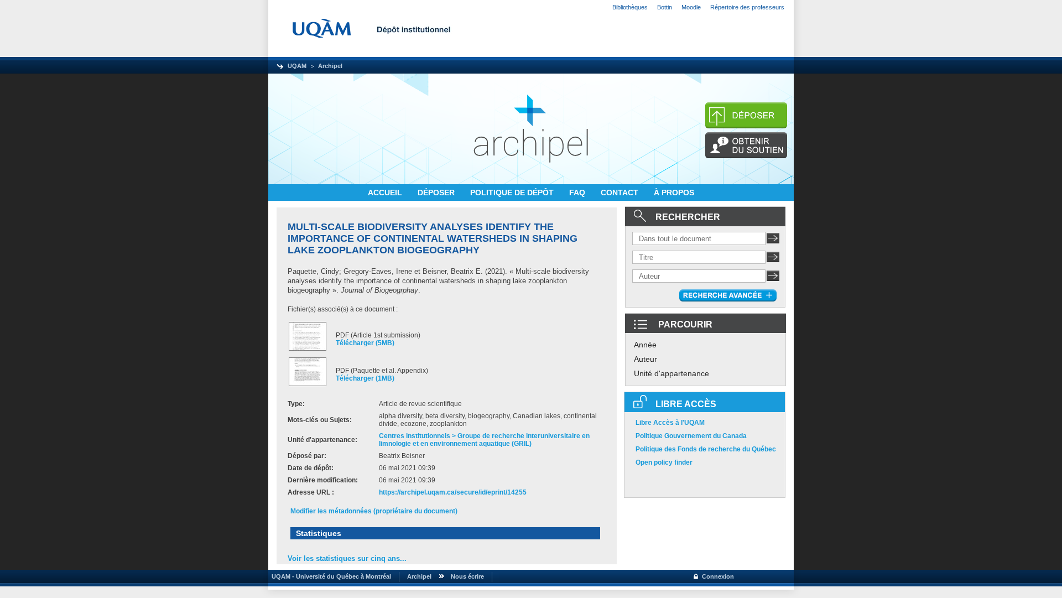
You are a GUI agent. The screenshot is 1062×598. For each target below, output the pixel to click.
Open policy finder (664, 462)
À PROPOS (674, 192)
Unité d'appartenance (671, 373)
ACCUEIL (386, 192)
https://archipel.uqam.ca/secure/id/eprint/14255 (453, 492)
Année (645, 344)
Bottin (664, 7)
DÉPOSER (437, 192)
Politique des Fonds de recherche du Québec (706, 449)
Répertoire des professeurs (747, 7)
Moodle (691, 7)
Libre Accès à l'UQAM (670, 423)
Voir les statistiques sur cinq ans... (347, 558)
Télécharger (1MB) (365, 378)
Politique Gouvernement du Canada (691, 436)
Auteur (645, 359)
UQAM (297, 66)
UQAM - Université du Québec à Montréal (329, 576)
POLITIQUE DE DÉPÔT (513, 192)
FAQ (578, 192)
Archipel (330, 66)
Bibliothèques (630, 7)
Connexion (718, 576)
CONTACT (621, 192)
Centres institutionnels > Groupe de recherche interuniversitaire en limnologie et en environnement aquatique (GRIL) (484, 440)
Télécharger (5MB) (365, 343)
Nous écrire (467, 576)
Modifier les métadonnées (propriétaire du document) (373, 511)
